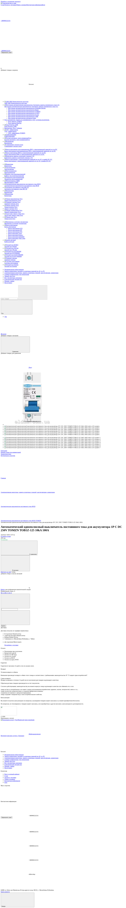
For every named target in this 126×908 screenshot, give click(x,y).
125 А (10, 593)
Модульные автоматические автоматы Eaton (22, 118)
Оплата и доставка (10, 5)
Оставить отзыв (6, 536)
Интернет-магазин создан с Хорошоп (12, 735)
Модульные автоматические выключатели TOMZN (24, 111)
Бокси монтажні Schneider (16, 237)
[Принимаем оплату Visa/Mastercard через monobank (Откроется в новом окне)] (17, 720)
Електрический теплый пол (13, 279)
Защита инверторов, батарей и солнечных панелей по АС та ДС (24, 271)
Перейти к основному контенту (11, 1)
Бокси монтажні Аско (15, 233)
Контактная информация (34, 5)
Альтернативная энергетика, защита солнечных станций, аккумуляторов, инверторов (31, 273)
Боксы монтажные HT (15, 230)
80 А (2, 593)
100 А (6, 593)
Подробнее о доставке (11, 645)
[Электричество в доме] (9, 715)
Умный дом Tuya (9, 276)
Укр (5, 316)
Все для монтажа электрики (13, 278)
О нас (2, 5)
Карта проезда (5, 892)
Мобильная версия (34, 734)
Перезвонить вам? (6, 52)
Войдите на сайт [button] (6, 572)
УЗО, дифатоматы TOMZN (16, 133)
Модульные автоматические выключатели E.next (23, 115)
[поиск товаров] (32, 292)
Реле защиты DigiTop (14, 123)
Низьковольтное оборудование (14, 269)
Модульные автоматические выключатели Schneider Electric (27, 108)
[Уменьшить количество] (15, 601)
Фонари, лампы (9, 281)
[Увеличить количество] (15, 617)
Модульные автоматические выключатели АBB (23, 116)
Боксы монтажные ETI (15, 228)
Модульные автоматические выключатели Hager (23, 110)
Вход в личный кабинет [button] (11, 774)
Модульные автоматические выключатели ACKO (23, 113)
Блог (43, 5)
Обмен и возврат (21, 5)
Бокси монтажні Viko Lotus (16, 238)
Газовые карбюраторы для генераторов (16, 274)
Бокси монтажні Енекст (15, 235)
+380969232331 (5, 20)
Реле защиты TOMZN (15, 121)
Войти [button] (3, 589)
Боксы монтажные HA (15, 232)
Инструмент (8, 283)
